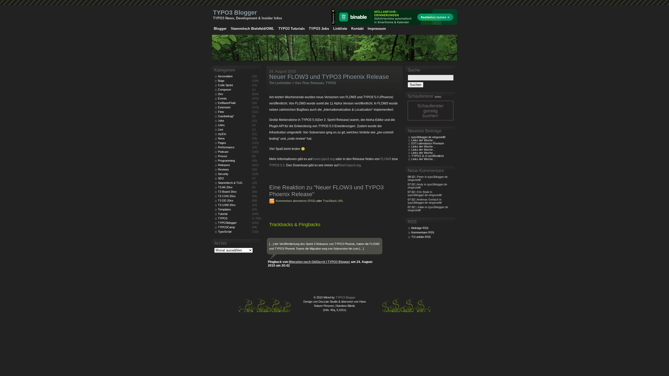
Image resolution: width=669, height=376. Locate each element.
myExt (222, 134)
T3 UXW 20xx (227, 205)
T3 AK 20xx (225, 187)
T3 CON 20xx (227, 196)
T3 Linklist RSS (421, 236)
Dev (298, 83)
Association (225, 76)
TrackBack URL (333, 200)
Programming (226, 160)
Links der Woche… (423, 140)
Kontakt (357, 29)
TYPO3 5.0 (277, 165)
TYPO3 (331, 83)
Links (221, 125)
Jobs (221, 120)
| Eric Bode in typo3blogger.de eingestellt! (425, 193)
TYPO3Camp (226, 227)
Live (220, 129)
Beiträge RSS (419, 228)
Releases (317, 83)
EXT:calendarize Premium (427, 143)
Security (223, 173)
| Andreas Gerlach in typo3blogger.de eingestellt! (425, 201)
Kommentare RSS (422, 232)
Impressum (377, 29)
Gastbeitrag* (226, 116)
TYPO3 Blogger (235, 12)
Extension (224, 107)
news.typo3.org (324, 159)
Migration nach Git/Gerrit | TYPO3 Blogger (319, 262)
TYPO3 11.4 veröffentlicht (427, 155)
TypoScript (225, 231)
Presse (222, 156)
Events (222, 98)
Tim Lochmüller (280, 83)
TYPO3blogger (227, 222)
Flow (305, 83)
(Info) (438, 96)
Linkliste (340, 29)
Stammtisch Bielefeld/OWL (252, 29)
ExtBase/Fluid (226, 102)
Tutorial (222, 213)
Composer (224, 89)
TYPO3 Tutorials (291, 29)
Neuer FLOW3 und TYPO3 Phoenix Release (329, 76)
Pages (222, 142)
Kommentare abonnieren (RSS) (295, 200)
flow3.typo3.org (350, 165)
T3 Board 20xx (227, 191)
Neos (221, 138)
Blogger (220, 29)
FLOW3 (385, 159)
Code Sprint (225, 85)
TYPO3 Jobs (319, 29)
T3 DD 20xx (225, 200)
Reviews (223, 169)
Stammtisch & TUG (230, 182)
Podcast (223, 151)
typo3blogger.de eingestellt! (428, 137)
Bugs (221, 80)
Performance (226, 147)
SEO (221, 178)
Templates (224, 209)
